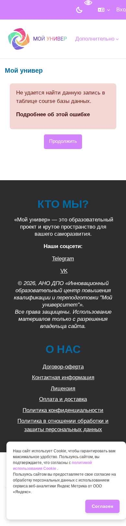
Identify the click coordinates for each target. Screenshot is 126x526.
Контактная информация (63, 377)
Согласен (102, 506)
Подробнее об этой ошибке (53, 114)
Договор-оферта (63, 367)
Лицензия (63, 388)
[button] (104, 9)
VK (64, 271)
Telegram (63, 259)
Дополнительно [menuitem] (94, 39)
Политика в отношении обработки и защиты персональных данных (63, 425)
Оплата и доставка (63, 399)
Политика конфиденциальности (63, 410)
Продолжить (63, 141)
